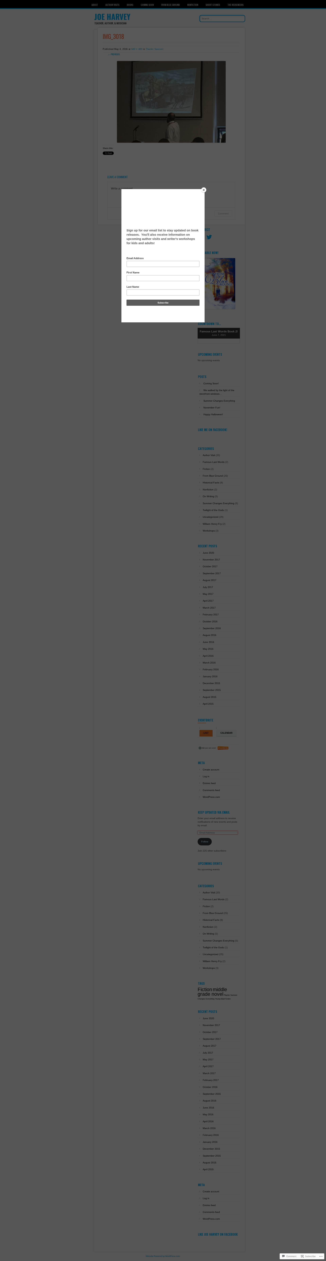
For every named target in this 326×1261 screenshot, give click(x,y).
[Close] (203, 189)
